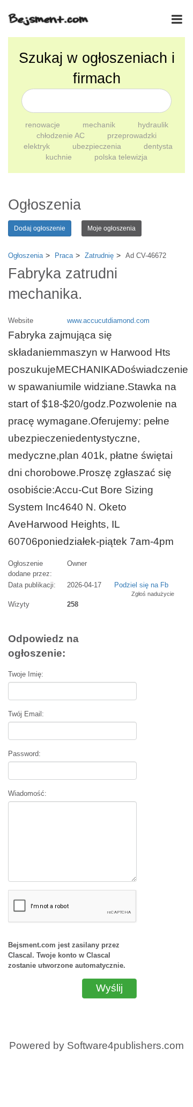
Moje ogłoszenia (111, 228)
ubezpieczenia (97, 146)
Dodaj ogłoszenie (39, 228)
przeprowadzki (132, 135)
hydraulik (153, 124)
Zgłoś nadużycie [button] (152, 594)
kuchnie (60, 157)
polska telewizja (120, 157)
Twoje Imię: (25, 674)
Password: (24, 754)
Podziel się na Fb (141, 585)
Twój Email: (26, 714)
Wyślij (109, 988)
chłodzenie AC (61, 135)
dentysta (158, 146)
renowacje (43, 124)
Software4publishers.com (125, 1045)
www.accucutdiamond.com (108, 321)
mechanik (100, 124)
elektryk (38, 146)
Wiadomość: (27, 793)
